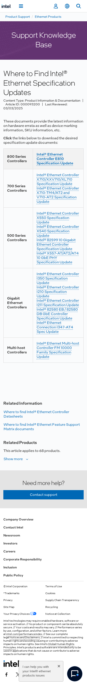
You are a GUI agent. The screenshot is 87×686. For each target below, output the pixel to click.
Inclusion (10, 567)
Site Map (8, 607)
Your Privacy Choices (16, 614)
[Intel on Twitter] (18, 674)
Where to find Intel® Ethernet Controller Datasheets (36, 414)
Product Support (17, 17)
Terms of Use (53, 586)
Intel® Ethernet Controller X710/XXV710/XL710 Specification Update (58, 179)
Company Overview (18, 519)
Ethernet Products (48, 17)
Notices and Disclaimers (25, 637)
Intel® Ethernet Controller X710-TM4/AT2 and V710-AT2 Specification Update (58, 195)
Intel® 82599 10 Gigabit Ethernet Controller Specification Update (56, 244)
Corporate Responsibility (22, 559)
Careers (9, 551)
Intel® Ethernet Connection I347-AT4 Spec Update (55, 327)
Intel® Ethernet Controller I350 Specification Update (58, 278)
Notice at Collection (57, 614)
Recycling (51, 607)
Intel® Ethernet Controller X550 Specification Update (58, 218)
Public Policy (13, 575)
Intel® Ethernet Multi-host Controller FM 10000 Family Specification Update (58, 350)
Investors (10, 543)
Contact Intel (13, 527)
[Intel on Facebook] (6, 674)
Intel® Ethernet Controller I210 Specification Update (58, 291)
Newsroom (11, 535)
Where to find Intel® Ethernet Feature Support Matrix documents (42, 426)
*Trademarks (11, 593)
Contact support (43, 494)
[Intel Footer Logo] (12, 663)
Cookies (50, 593)
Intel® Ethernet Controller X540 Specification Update (58, 231)
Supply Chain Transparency (62, 600)
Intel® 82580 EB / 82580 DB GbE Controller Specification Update (57, 314)
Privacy (7, 600)
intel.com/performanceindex (24, 634)
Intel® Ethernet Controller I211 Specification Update (58, 302)
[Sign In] (55, 6)
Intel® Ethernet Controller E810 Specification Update (55, 159)
